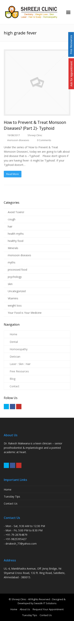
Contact (14, 386)
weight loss (15, 305)
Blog (12, 378)
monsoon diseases (18, 140)
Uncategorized (17, 291)
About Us (25, 609)
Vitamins (13, 298)
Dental (14, 342)
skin (10, 284)
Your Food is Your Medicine (25, 312)
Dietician (15, 356)
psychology (15, 277)
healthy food (15, 241)
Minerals (13, 248)
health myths (16, 233)
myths (11, 262)
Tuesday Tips (12, 496)
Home (13, 334)
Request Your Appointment (48, 609)
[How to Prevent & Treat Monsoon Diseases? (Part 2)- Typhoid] (37, 82)
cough (11, 219)
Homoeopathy (19, 349)
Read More (12, 174)
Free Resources (19, 371)
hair (10, 226)
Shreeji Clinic (35, 135)
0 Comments (44, 140)
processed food (17, 269)
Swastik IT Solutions (45, 603)
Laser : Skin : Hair (20, 364)
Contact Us (10, 503)
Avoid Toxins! (16, 212)
